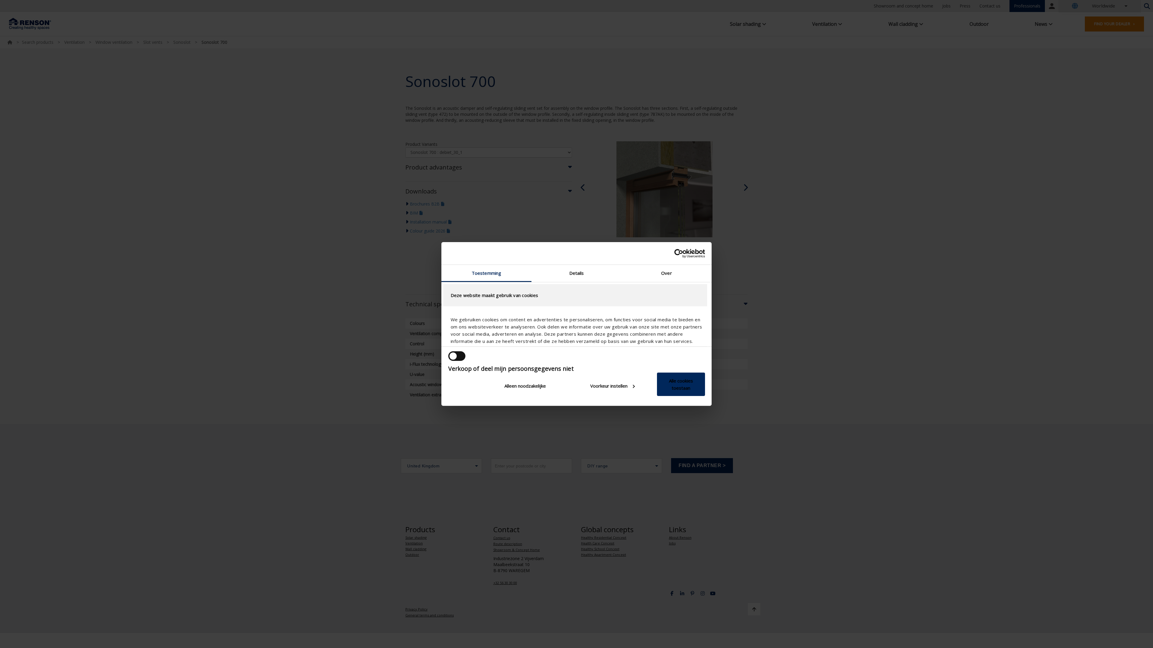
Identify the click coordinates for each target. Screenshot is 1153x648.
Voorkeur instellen (609, 386)
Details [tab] (576, 273)
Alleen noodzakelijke (525, 386)
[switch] (456, 356)
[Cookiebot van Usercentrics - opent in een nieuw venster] (678, 253)
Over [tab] (666, 273)
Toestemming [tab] (486, 273)
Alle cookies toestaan (681, 384)
